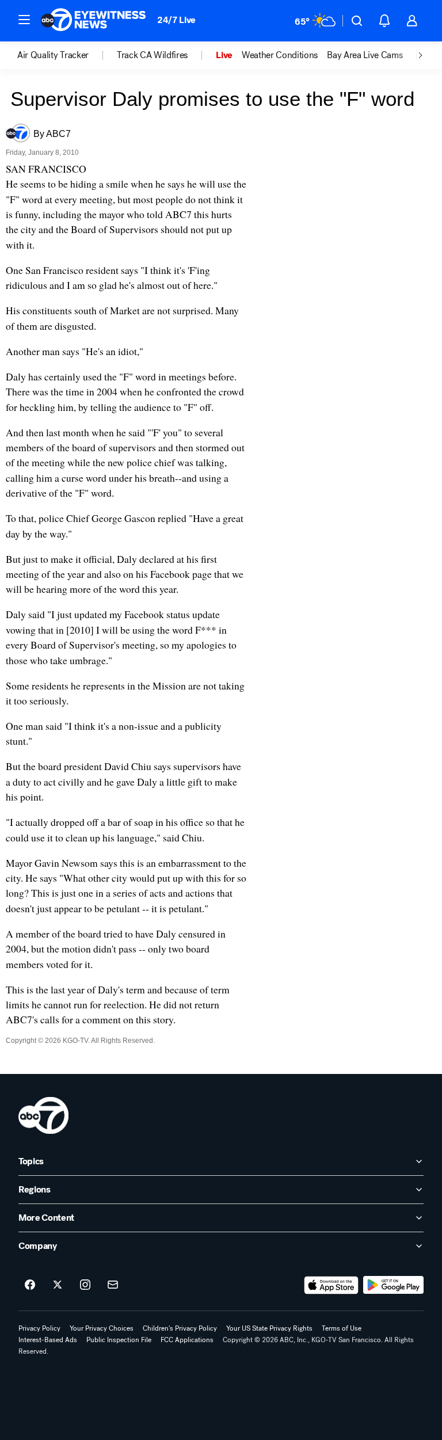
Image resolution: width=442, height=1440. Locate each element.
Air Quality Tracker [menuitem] (53, 55)
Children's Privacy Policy (180, 1328)
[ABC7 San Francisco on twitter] (57, 1285)
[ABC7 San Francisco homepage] (93, 20)
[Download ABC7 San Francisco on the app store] (331, 1285)
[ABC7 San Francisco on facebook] (29, 1285)
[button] (24, 19)
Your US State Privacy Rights (269, 1328)
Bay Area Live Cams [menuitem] (364, 55)
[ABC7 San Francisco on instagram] (85, 1285)
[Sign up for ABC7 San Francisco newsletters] (112, 1285)
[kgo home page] (43, 1115)
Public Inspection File (118, 1339)
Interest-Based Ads (47, 1339)
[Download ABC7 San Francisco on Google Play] (393, 1285)
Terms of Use (341, 1328)
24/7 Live (176, 20)
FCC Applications (187, 1339)
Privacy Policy (39, 1328)
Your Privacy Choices (102, 1328)
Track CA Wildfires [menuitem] (152, 55)
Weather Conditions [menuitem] (280, 55)
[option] (67, 55)
